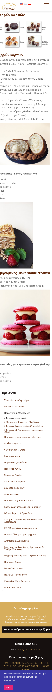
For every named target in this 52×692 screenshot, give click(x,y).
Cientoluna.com (9, 6)
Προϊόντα (9, 393)
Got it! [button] (8, 687)
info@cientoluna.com (29, 649)
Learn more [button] (9, 680)
